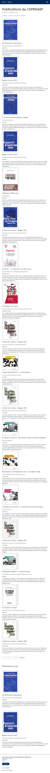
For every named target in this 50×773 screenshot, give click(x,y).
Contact (6, 764)
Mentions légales (6, 768)
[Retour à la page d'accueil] (6, 2)
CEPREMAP (4, 15)
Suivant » (22, 657)
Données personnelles (7, 770)
